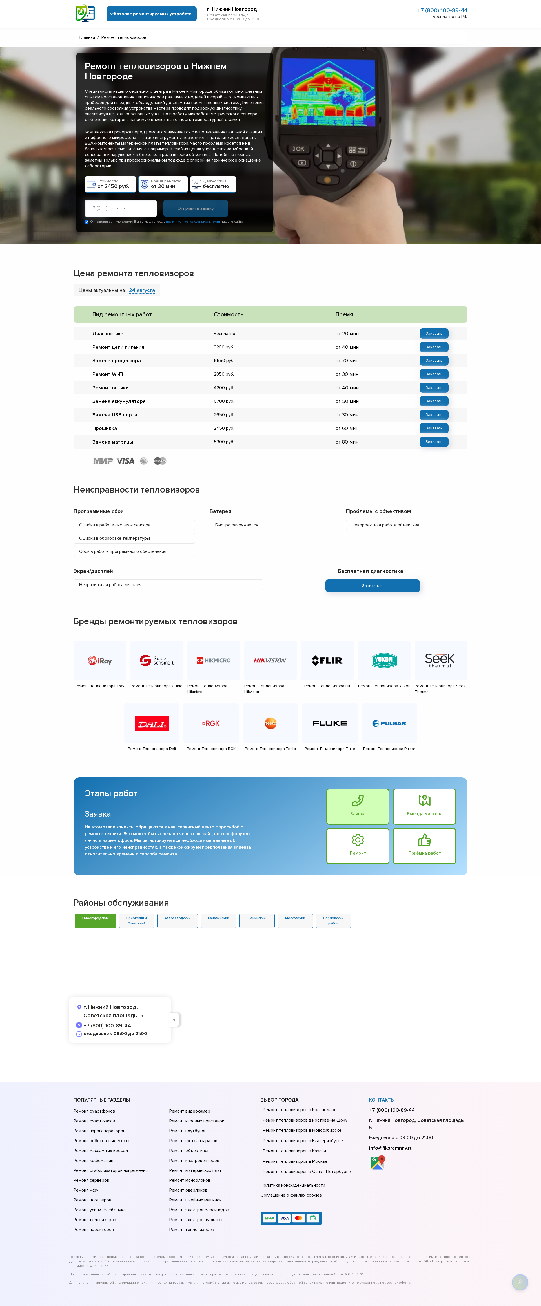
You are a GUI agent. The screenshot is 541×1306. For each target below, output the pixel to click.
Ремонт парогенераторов (99, 1131)
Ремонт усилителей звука (100, 1210)
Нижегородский (95, 918)
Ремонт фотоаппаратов (193, 1141)
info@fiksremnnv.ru (391, 1148)
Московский (295, 918)
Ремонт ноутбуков (188, 1131)
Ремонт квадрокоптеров (194, 1160)
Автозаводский (177, 918)
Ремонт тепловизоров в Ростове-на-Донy (305, 1120)
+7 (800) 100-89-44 (442, 10)
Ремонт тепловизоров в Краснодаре (300, 1110)
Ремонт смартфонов (94, 1111)
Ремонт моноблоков (189, 1180)
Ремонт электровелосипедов (199, 1210)
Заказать (434, 333)
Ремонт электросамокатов (196, 1220)
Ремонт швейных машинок (195, 1200)
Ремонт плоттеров (92, 1200)
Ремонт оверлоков (188, 1190)
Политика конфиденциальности (293, 1185)
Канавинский (218, 918)
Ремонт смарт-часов (94, 1121)
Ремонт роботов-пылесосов (102, 1141)
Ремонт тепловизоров (191, 1229)
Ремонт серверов (91, 1180)
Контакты (382, 1100)
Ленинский (257, 918)
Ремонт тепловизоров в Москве (295, 1161)
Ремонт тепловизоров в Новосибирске (302, 1130)
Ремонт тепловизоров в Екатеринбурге (303, 1141)
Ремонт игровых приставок (196, 1121)
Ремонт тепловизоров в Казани (294, 1151)
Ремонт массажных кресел (101, 1150)
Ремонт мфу (86, 1190)
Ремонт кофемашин (93, 1160)
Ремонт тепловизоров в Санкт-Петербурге (307, 1171)
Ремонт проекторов (94, 1229)
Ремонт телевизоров (95, 1220)
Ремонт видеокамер (189, 1111)
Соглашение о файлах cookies (291, 1195)
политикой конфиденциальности (193, 222)
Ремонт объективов (189, 1150)
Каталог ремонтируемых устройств (153, 14)
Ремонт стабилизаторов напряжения (111, 1170)
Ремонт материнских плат (195, 1170)
